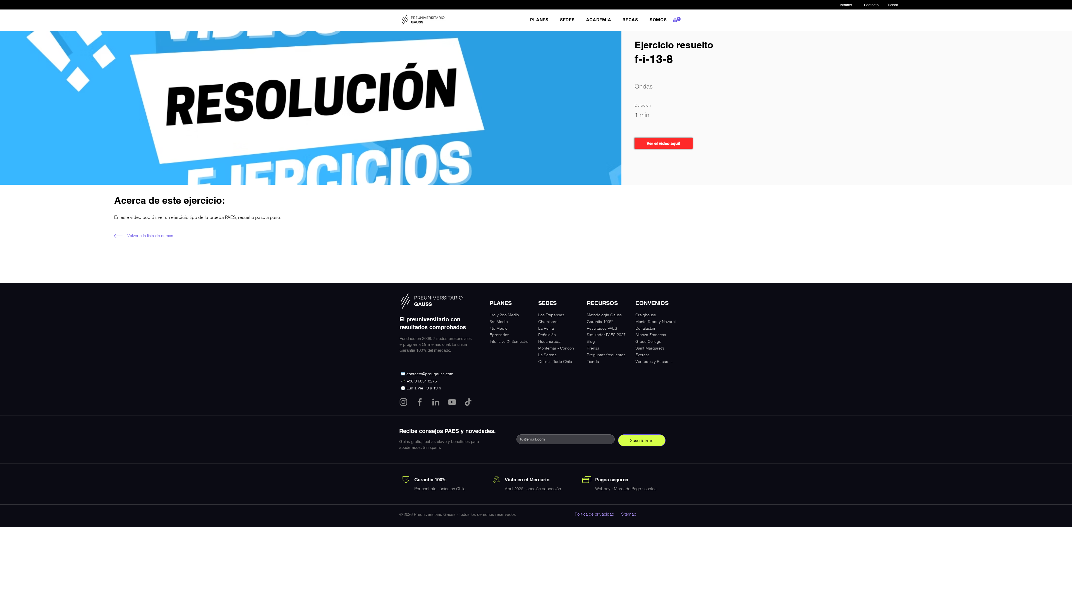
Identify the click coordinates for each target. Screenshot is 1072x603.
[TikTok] (468, 402)
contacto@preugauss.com (429, 373)
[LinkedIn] (436, 402)
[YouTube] (452, 402)
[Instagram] (403, 402)
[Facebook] (420, 402)
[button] (539, 19)
